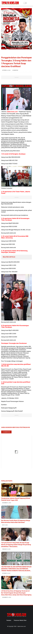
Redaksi (9, 620)
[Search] (28, 3)
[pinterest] (12, 422)
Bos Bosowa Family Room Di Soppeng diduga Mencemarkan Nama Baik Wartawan (15, 521)
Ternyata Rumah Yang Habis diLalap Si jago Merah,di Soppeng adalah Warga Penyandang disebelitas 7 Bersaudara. (16, 544)
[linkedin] (15, 422)
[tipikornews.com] (10, 5)
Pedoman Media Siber (20, 620)
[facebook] (2, 422)
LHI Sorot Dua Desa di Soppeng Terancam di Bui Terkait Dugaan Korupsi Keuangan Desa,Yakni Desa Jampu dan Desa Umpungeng (16, 593)
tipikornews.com (21, 626)
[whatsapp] (9, 422)
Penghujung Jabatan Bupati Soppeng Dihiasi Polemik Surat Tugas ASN (15, 499)
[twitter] (5, 422)
